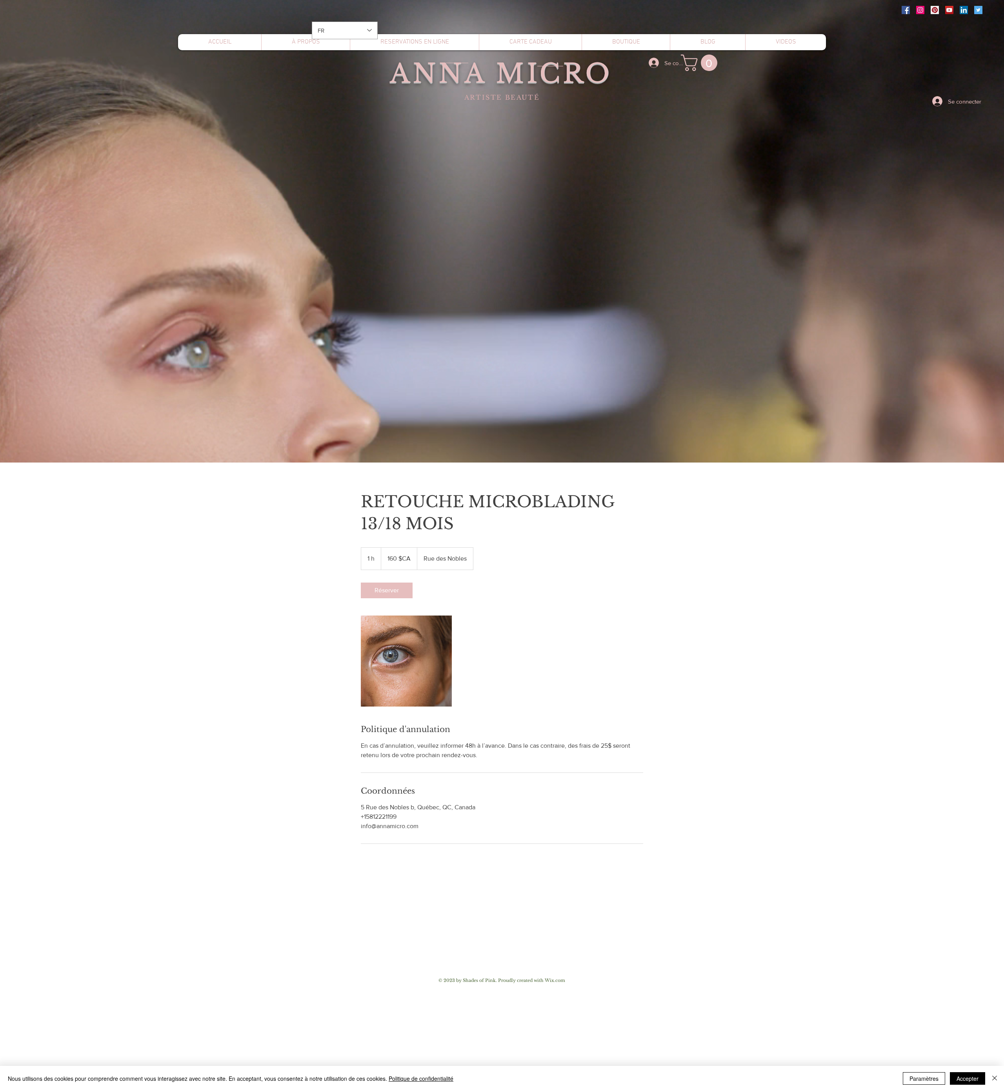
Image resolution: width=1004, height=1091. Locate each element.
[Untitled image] (406, 661)
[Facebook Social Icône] (906, 10)
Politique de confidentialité (421, 1078)
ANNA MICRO (501, 73)
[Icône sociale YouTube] (949, 10)
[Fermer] (994, 1078)
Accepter (968, 1078)
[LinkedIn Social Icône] (964, 10)
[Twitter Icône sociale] (978, 10)
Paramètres (924, 1078)
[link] (387, 590)
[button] (701, 63)
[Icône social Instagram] (920, 10)
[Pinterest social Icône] (935, 10)
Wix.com (555, 980)
